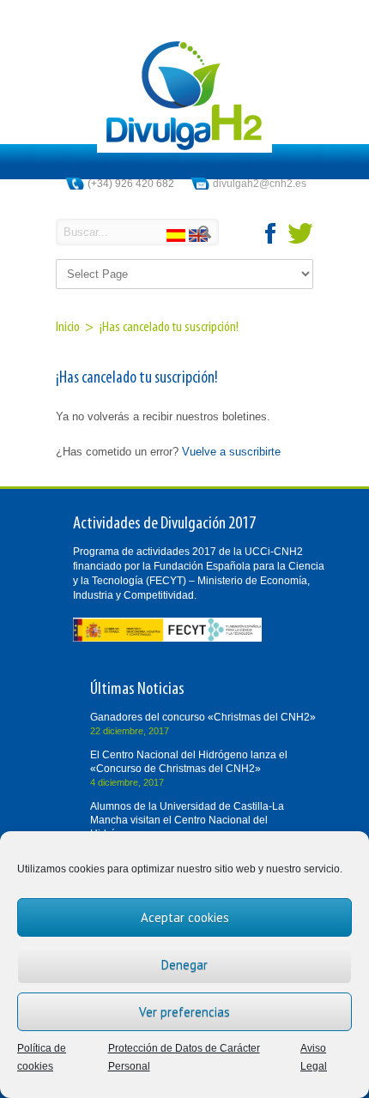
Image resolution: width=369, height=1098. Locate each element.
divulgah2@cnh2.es (259, 184)
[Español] (177, 238)
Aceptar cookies (185, 917)
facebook (271, 233)
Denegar (184, 964)
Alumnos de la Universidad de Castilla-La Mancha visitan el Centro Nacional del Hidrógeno (187, 820)
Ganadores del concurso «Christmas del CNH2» (203, 717)
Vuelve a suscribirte (231, 451)
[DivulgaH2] (184, 148)
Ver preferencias (184, 1012)
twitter (300, 233)
